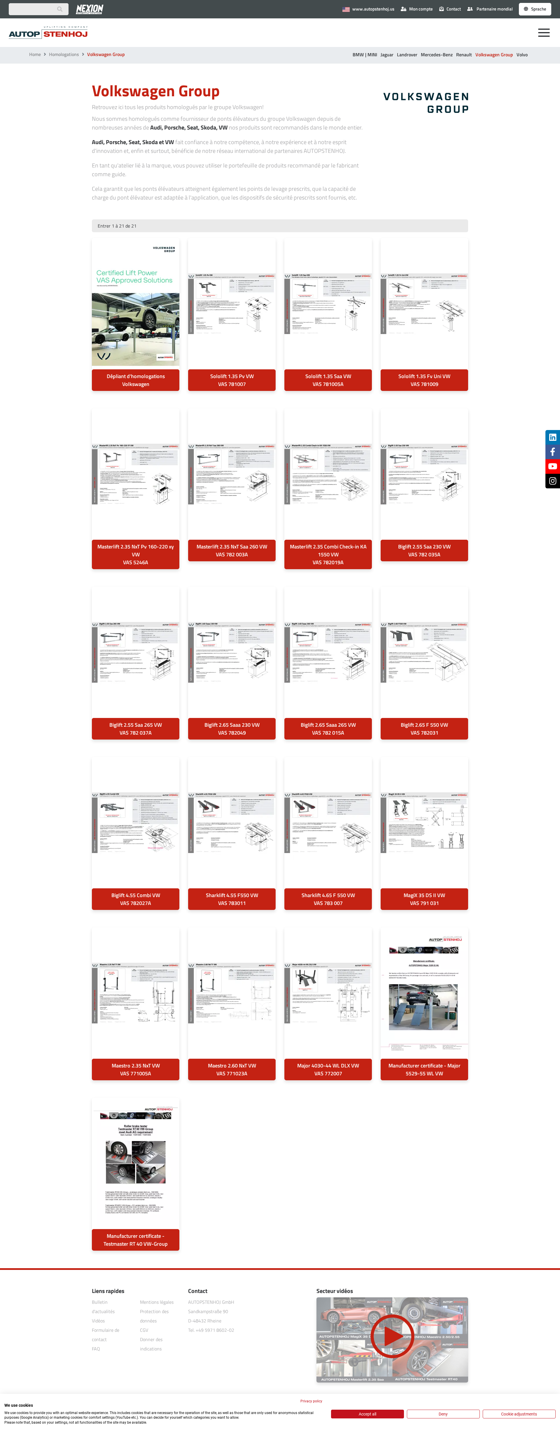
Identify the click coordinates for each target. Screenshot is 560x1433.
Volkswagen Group (494, 54)
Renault (464, 54)
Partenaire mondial (494, 9)
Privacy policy (311, 1401)
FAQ (96, 1348)
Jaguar (387, 54)
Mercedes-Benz (437, 54)
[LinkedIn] (552, 437)
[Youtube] (552, 466)
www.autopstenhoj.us (372, 9)
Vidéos (98, 1320)
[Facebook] (552, 452)
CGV (144, 1330)
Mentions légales (157, 1302)
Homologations (64, 54)
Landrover (407, 54)
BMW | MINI (365, 54)
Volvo (522, 54)
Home (35, 54)
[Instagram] (552, 481)
